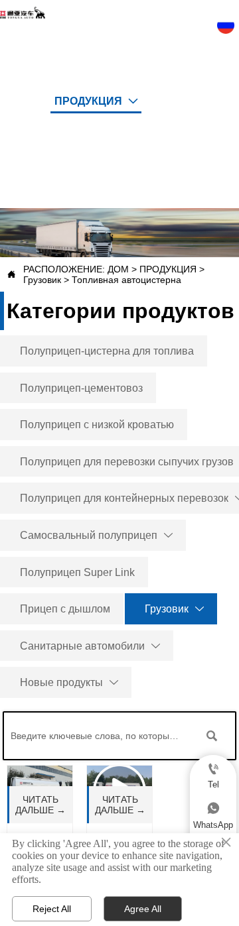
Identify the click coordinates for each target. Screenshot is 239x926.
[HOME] (22, 13)
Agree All (142, 908)
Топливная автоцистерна (126, 279)
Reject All (52, 908)
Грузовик (42, 279)
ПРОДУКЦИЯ (168, 269)
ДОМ (118, 269)
